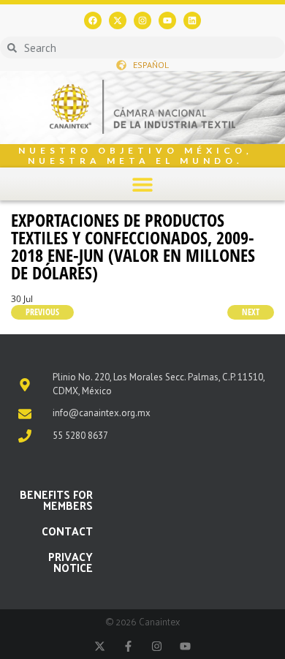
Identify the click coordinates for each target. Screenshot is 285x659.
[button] (142, 183)
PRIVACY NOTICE (70, 561)
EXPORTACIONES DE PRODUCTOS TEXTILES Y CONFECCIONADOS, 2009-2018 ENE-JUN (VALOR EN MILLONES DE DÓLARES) (133, 246)
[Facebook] (93, 20)
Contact (67, 531)
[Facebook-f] (128, 646)
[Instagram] (142, 20)
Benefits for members (56, 499)
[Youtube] (167, 20)
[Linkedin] (192, 20)
